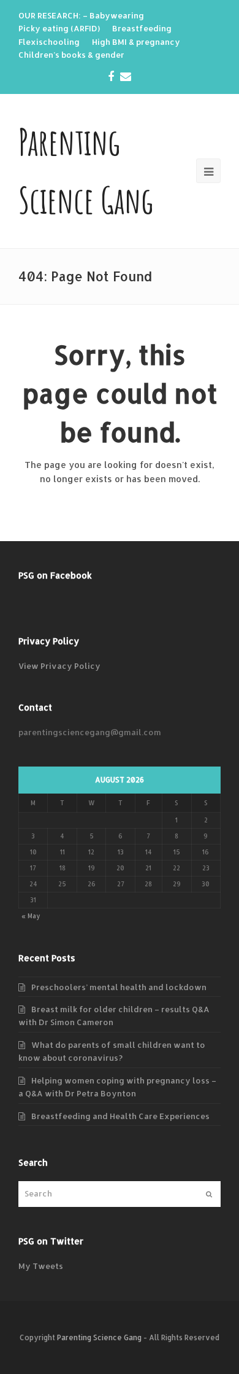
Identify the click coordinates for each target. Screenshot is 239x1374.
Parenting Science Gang (99, 1337)
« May (30, 915)
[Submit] (209, 1194)
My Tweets (40, 1266)
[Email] (125, 76)
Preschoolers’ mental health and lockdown (119, 987)
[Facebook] (111, 76)
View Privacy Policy (59, 666)
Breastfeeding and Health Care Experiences (120, 1116)
